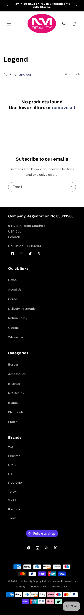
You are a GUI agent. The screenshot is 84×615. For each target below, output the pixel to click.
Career (13, 299)
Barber (13, 364)
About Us (15, 289)
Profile (12, 422)
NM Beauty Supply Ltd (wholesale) (40, 581)
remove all (63, 107)
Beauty (13, 402)
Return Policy (17, 318)
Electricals (15, 412)
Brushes (14, 383)
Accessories (17, 374)
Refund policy (59, 587)
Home (12, 280)
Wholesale (15, 337)
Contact (14, 327)
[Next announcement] (76, 5)
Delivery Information (23, 308)
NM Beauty (16, 393)
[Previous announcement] (7, 5)
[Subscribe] (71, 187)
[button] (8, 23)
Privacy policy (38, 587)
